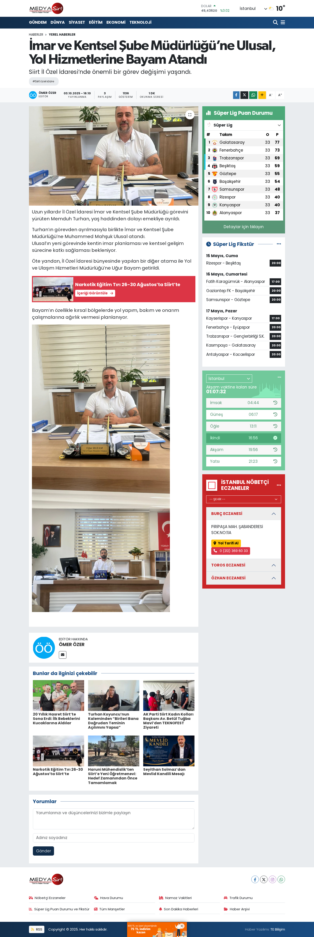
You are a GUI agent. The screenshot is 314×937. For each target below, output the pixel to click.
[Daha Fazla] (262, 95)
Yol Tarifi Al (228, 543)
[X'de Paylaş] (244, 95)
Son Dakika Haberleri (181, 909)
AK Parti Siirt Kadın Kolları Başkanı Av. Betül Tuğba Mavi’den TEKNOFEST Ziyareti (168, 721)
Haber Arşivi (240, 909)
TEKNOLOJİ (140, 22)
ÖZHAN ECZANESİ (228, 578)
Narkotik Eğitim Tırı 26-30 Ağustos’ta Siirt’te (58, 771)
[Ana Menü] (282, 23)
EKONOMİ (116, 22)
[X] (264, 879)
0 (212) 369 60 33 (233, 550)
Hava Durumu (111, 897)
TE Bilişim (277, 929)
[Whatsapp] (281, 879)
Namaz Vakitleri (178, 897)
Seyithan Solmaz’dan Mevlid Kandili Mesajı (164, 771)
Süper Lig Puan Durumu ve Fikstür (61, 909)
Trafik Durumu (241, 897)
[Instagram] (272, 879)
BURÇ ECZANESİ (226, 513)
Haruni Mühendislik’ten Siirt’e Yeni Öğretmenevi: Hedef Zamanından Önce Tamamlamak (112, 776)
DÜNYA (58, 22)
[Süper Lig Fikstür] (279, 244)
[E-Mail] (62, 655)
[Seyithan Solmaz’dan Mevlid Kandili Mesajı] (168, 750)
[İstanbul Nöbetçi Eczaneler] (279, 485)
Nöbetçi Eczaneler (50, 897)
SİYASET (77, 22)
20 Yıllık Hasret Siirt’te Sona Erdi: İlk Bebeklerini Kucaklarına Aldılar (56, 719)
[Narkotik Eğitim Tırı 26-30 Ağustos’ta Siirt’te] (58, 750)
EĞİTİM (96, 22)
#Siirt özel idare (43, 81)
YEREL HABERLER (62, 34)
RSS (38, 929)
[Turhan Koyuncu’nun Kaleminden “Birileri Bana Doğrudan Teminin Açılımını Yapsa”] (113, 695)
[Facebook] (255, 879)
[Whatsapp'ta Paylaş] (253, 95)
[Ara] (276, 23)
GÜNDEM (38, 22)
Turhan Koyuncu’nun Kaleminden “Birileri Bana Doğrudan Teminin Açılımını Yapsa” (113, 721)
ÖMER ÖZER (72, 644)
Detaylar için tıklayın (244, 227)
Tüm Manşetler (112, 909)
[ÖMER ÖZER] (44, 647)
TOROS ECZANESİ (228, 565)
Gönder (43, 851)
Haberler (36, 34)
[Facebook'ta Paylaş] (236, 95)
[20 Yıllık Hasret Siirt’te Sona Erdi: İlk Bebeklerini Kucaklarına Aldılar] (58, 695)
